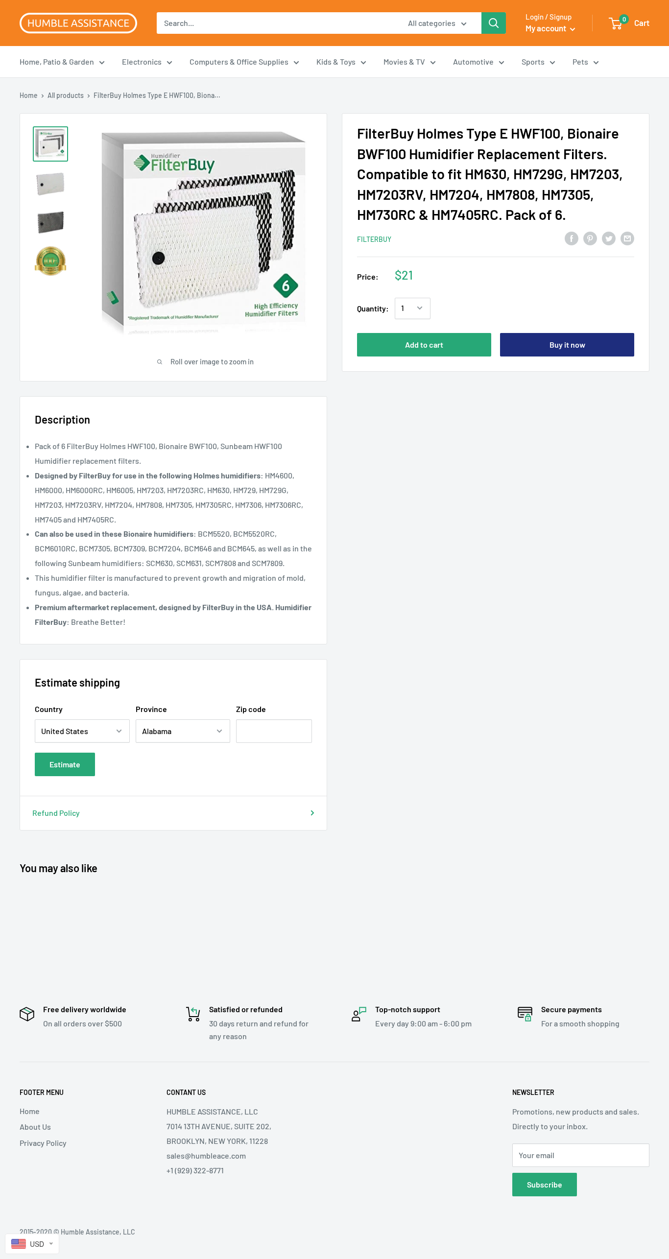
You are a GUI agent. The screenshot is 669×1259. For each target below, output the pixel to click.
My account (547, 28)
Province (151, 708)
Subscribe (544, 1184)
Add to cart (424, 344)
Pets (580, 61)
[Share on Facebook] (571, 238)
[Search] (493, 23)
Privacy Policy (43, 1142)
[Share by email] (627, 238)
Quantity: (373, 307)
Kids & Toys (336, 61)
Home (29, 95)
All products (66, 95)
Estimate (64, 764)
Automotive (473, 61)
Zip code (251, 708)
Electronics (142, 61)
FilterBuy (374, 239)
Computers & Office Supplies (239, 61)
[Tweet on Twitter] (609, 238)
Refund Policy (56, 812)
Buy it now (567, 344)
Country (49, 708)
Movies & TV (404, 61)
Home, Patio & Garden (57, 61)
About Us (35, 1126)
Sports (533, 61)
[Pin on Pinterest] (590, 238)
